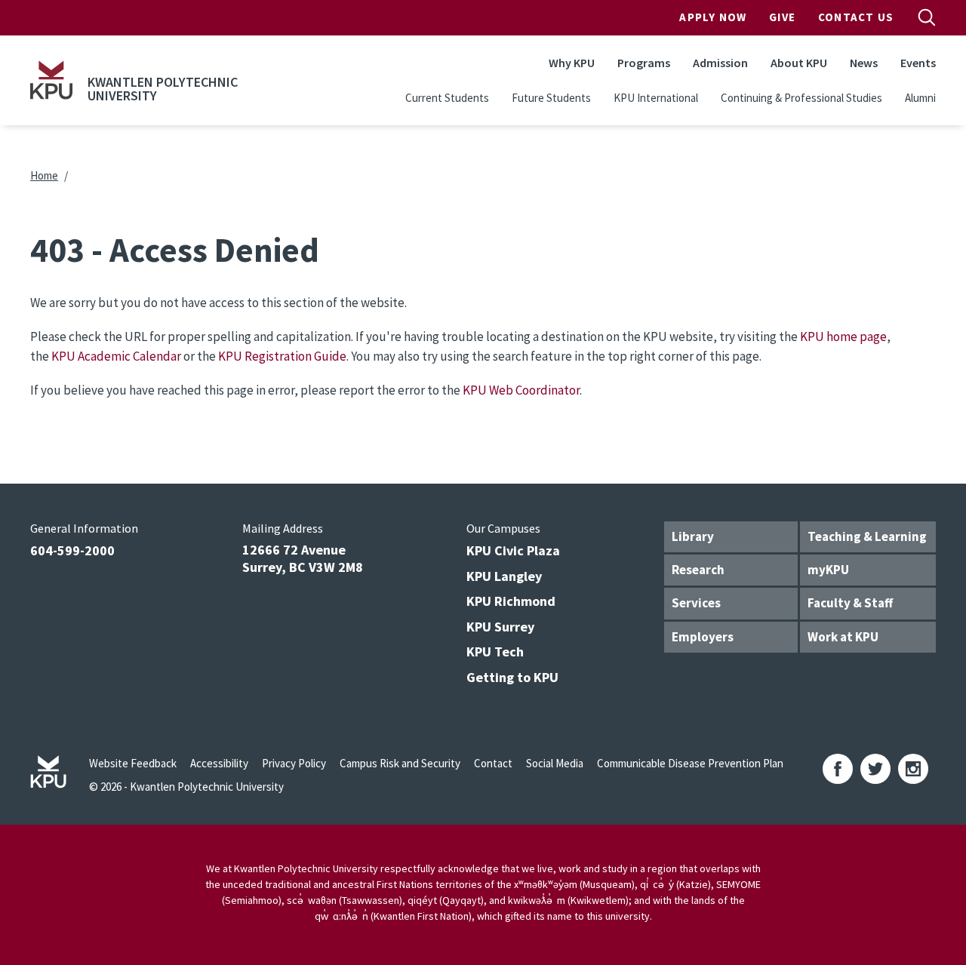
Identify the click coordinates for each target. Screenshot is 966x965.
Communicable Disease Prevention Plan (690, 763)
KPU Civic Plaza (513, 550)
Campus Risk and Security (400, 763)
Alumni (920, 98)
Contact (493, 763)
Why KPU (572, 62)
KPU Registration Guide (282, 356)
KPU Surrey (500, 626)
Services (696, 603)
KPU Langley (504, 576)
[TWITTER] (875, 769)
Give (782, 17)
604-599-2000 (72, 550)
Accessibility (219, 763)
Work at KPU (843, 636)
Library (693, 536)
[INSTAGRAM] (913, 769)
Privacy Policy (294, 763)
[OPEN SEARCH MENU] (927, 17)
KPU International (656, 98)
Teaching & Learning (867, 536)
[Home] (51, 80)
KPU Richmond (510, 601)
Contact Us (856, 17)
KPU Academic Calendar (116, 356)
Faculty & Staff (850, 603)
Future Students (551, 98)
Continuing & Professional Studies (801, 98)
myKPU (828, 569)
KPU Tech (495, 651)
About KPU (799, 62)
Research (698, 569)
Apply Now (712, 17)
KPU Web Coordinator (521, 390)
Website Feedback (133, 763)
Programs (643, 62)
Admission (720, 62)
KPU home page (843, 336)
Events (918, 62)
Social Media (554, 763)
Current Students (447, 98)
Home (44, 175)
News (864, 62)
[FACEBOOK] (838, 769)
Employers (703, 636)
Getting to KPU (512, 677)
